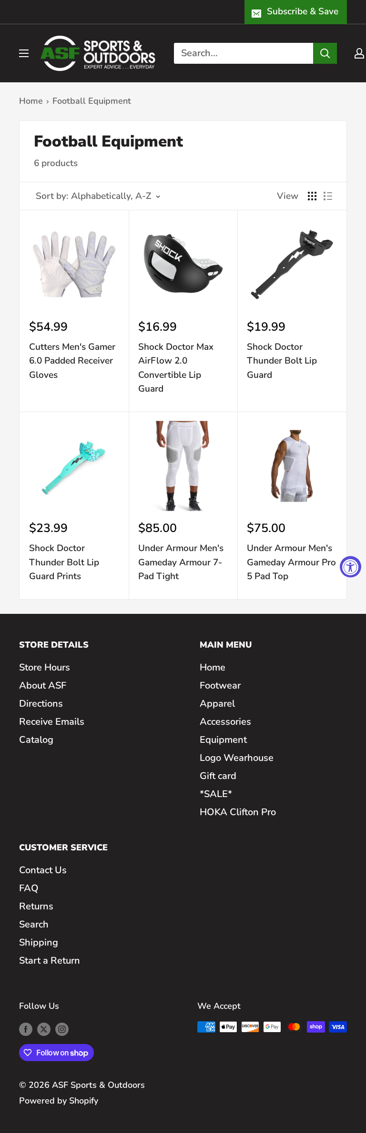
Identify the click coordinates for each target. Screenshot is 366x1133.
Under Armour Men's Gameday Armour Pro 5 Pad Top (291, 562)
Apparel (217, 703)
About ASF (42, 685)
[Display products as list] (328, 196)
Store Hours (44, 667)
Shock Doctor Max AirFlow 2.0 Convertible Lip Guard (176, 368)
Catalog (36, 739)
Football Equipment (91, 101)
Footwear (220, 685)
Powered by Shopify (58, 1100)
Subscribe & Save (302, 11)
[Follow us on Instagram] (62, 1029)
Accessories (225, 721)
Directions (41, 703)
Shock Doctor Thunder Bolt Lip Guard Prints (64, 562)
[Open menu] (24, 53)
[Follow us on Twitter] (44, 1029)
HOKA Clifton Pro (238, 812)
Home (31, 101)
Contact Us (43, 870)
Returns (36, 906)
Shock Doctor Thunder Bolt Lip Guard (282, 361)
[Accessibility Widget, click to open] (350, 566)
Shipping (38, 942)
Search (34, 924)
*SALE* (216, 794)
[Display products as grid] (312, 196)
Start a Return (49, 960)
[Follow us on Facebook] (25, 1029)
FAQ (29, 888)
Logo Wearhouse (237, 757)
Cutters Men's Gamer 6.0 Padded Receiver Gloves (72, 361)
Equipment (223, 739)
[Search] (325, 53)
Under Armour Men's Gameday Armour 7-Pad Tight (181, 562)
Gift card (218, 775)
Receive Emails (51, 721)
